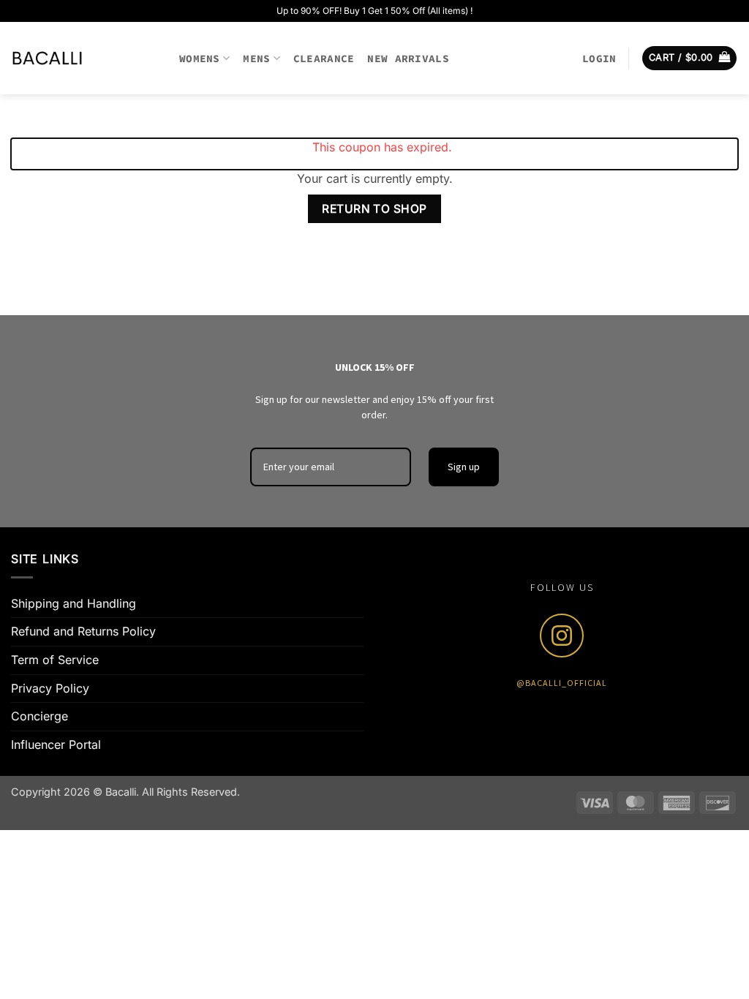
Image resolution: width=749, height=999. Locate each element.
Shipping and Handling (73, 603)
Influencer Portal (56, 744)
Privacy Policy (50, 688)
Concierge (39, 716)
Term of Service (55, 659)
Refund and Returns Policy (83, 631)
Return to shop (374, 209)
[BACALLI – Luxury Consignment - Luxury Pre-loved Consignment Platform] (84, 58)
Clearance (324, 58)
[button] (599, 58)
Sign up (464, 466)
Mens (256, 58)
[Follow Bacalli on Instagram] (562, 635)
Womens (199, 58)
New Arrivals (407, 58)
